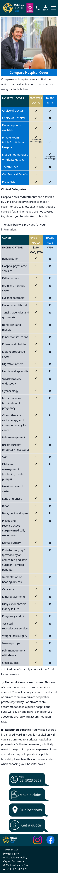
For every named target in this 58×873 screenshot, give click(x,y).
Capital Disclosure (13, 861)
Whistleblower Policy (15, 857)
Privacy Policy (11, 853)
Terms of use (10, 850)
